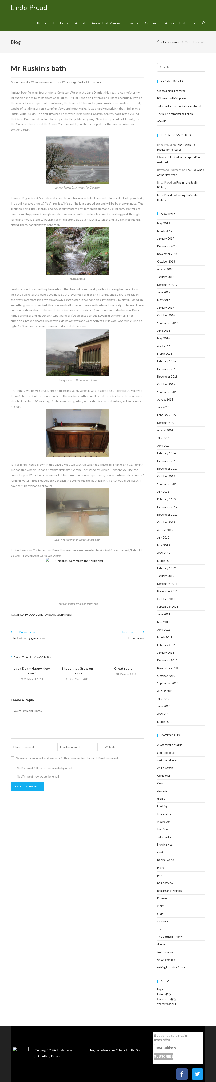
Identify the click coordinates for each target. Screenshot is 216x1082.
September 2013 (167, 484)
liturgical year (165, 844)
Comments (166, 999)
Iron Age (162, 829)
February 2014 (166, 453)
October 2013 (166, 476)
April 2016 (163, 346)
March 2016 (164, 353)
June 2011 (163, 614)
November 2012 (167, 514)
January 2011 (165, 652)
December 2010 (167, 660)
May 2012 (163, 545)
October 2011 (166, 599)
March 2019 (164, 231)
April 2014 (163, 445)
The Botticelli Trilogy (170, 936)
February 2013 (166, 499)
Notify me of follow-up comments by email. (45, 768)
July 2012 (163, 537)
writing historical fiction (171, 967)
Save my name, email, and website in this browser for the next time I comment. (67, 758)
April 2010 (163, 714)
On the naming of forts (171, 91)
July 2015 (163, 407)
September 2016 (167, 323)
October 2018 (166, 261)
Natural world (165, 860)
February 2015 (166, 415)
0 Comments (97, 82)
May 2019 (163, 223)
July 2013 (163, 491)
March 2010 (164, 721)
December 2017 (167, 284)
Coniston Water (46, 614)
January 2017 (165, 307)
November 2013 (167, 468)
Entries (164, 994)
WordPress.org (166, 1004)
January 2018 (165, 277)
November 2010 (167, 668)
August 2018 (165, 269)
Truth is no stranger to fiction (175, 113)
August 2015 (165, 399)
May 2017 (163, 300)
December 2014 (167, 422)
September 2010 (167, 683)
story (160, 906)
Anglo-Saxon (165, 768)
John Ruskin (65, 614)
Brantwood (26, 614)
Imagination (164, 814)
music (160, 852)
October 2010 (166, 675)
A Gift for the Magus (169, 745)
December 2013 (167, 461)
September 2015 (167, 392)
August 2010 (165, 691)
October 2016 (166, 315)
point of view (165, 883)
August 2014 (165, 430)
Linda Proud (29, 7)
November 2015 (167, 376)
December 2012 (167, 507)
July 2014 (163, 438)
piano (160, 867)
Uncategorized (74, 82)
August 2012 (165, 530)
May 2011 (163, 622)
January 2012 (165, 576)
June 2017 (163, 292)
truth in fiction (165, 952)
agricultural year (167, 760)
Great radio (123, 668)
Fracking (162, 806)
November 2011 (167, 591)
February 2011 (166, 645)
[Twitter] (197, 1074)
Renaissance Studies (169, 890)
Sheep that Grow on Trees (77, 670)
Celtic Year (163, 775)
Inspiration (163, 821)
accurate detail (166, 752)
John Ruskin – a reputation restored (179, 106)
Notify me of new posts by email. (38, 776)
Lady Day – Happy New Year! (32, 670)
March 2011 (164, 637)
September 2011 (167, 606)
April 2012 (163, 553)
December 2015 (167, 369)
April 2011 (163, 629)
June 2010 (163, 706)
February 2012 (166, 568)
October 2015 (166, 384)
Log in (160, 989)
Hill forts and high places (172, 98)
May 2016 (163, 338)
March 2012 (164, 560)
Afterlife (162, 121)
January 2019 (165, 238)
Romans (162, 898)
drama (161, 798)
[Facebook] (182, 1074)
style (160, 929)
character (163, 791)
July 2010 (163, 698)
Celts (160, 783)
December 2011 (167, 583)
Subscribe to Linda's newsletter (170, 1037)
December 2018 (167, 246)
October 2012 (166, 522)
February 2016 (166, 361)
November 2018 (167, 254)
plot (159, 875)
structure (162, 921)
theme (161, 944)
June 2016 (163, 330)
